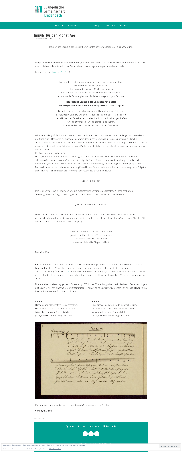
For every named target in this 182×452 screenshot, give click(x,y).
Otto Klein (59, 39)
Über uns (123, 25)
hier (68, 271)
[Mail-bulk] (96, 433)
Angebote (110, 25)
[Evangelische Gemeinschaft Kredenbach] (50, 11)
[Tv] (85, 433)
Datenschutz (109, 426)
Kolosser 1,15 (142, 53)
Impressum (94, 426)
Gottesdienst (74, 25)
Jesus (86, 25)
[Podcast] (91, 433)
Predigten (97, 25)
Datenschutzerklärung (55, 449)
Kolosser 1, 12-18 (60, 71)
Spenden (70, 426)
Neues (44, 418)
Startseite (59, 25)
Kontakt (82, 426)
